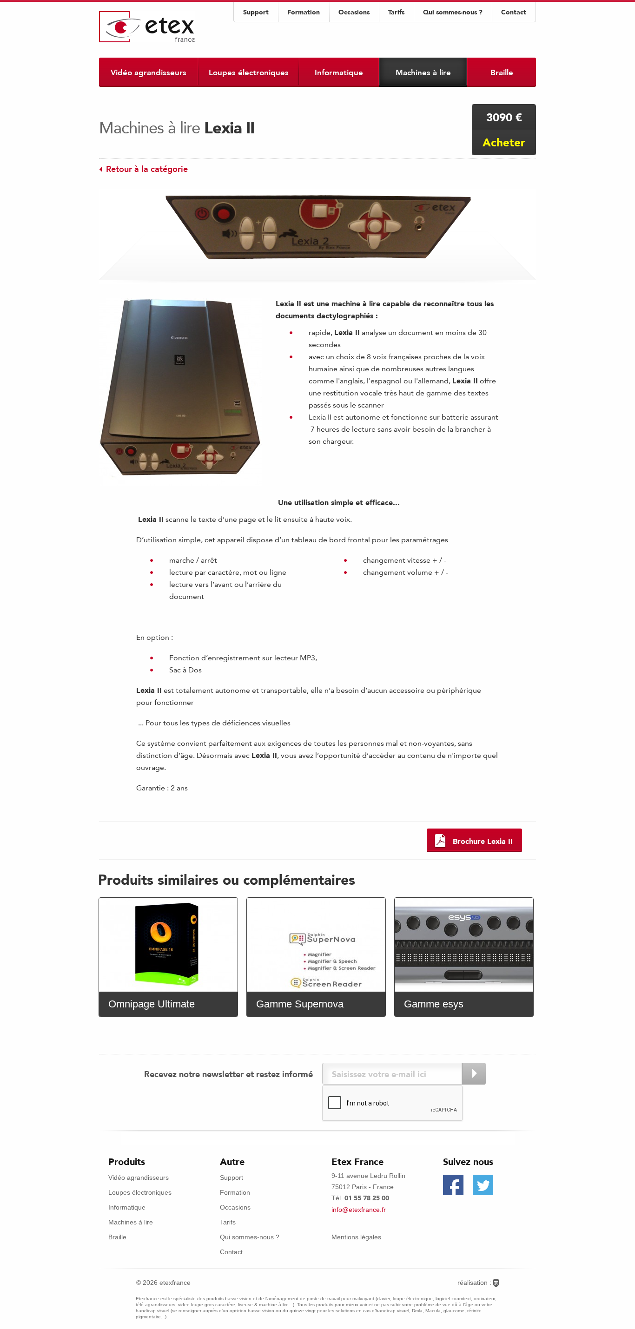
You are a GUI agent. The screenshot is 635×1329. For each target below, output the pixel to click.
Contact (513, 12)
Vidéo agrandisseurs (148, 72)
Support (256, 12)
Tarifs (396, 12)
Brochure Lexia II (483, 841)
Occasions (354, 12)
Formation (303, 12)
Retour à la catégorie (147, 169)
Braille (501, 72)
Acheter (504, 142)
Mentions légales (356, 1237)
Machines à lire (423, 72)
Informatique (339, 72)
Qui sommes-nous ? (453, 12)
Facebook (453, 1185)
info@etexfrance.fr (358, 1209)
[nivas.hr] (496, 1283)
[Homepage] (147, 26)
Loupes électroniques (249, 72)
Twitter (483, 1185)
